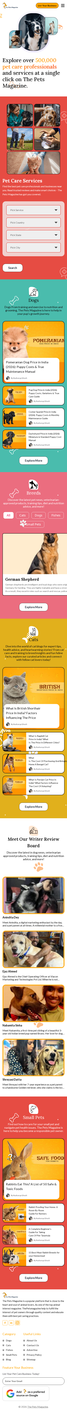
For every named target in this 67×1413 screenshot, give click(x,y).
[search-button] (63, 5)
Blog (8, 1359)
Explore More (33, 460)
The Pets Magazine (37, 1406)
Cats (22, 515)
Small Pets (33, 524)
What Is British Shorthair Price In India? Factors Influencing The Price (23, 712)
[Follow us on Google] (25, 1393)
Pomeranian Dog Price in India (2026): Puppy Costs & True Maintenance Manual (27, 366)
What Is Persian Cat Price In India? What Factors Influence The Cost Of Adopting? (43, 783)
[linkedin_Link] (11, 1322)
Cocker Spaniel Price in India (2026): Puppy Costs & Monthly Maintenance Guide (44, 415)
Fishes (55, 515)
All (8, 515)
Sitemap (31, 1359)
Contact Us (33, 1345)
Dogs (38, 515)
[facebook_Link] (4, 1322)
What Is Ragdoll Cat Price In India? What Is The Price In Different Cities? (45, 739)
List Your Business (47, 5)
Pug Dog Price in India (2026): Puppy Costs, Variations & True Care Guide (44, 393)
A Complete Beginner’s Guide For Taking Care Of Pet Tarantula (40, 1232)
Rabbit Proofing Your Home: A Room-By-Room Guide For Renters (43, 1210)
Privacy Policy (34, 1354)
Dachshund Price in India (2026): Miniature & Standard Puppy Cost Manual (45, 437)
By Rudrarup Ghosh (19, 378)
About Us (32, 1340)
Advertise (32, 1350)
